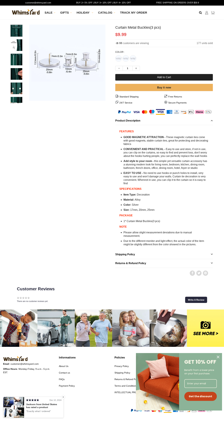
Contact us (64, 372)
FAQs (62, 379)
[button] (196, 300)
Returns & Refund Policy (130, 263)
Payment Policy (67, 385)
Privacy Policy (121, 366)
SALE (48, 12)
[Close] (218, 357)
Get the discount (200, 396)
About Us (63, 366)
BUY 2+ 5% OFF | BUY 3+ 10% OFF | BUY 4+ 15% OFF (103, 2)
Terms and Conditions (125, 385)
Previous (17, 73)
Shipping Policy (125, 254)
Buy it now (164, 87)
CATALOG (105, 12)
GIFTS (64, 12)
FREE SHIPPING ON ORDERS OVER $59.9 (177, 2)
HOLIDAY (83, 12)
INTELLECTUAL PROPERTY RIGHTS (134, 392)
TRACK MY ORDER (133, 12)
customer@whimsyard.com (38, 2)
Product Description (127, 120)
